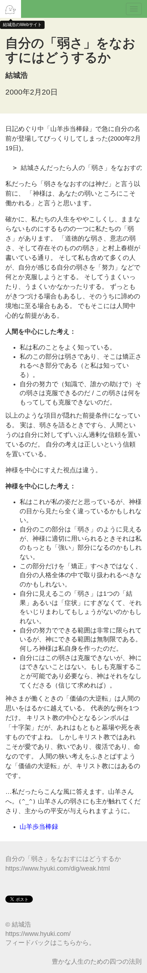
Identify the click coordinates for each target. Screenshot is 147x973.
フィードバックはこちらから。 (50, 942)
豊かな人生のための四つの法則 (97, 961)
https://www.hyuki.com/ (38, 933)
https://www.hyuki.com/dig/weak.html (57, 868)
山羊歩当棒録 (39, 826)
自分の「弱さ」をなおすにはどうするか (63, 858)
